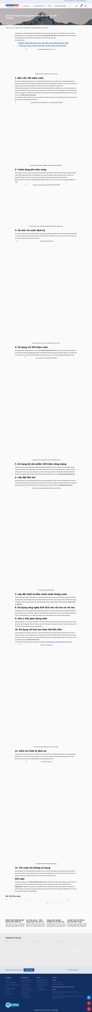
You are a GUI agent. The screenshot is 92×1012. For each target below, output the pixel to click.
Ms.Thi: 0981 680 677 (69, 0)
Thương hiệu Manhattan (26, 989)
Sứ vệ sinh (8, 980)
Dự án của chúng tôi (26, 982)
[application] (29, 6)
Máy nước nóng (9, 993)
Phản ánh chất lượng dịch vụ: (63, 987)
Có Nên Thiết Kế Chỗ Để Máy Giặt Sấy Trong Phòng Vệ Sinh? (75, 921)
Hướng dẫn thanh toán (42, 980)
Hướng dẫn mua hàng (42, 985)
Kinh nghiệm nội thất (18, 27)
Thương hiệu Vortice (26, 994)
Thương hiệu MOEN (25, 987)
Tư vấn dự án (46, 951)
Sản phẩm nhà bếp (10, 988)
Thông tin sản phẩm (73, 951)
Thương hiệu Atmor (25, 985)
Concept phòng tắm (26, 996)
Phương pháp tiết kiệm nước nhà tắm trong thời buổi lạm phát (43, 43)
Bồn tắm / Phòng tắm (11, 982)
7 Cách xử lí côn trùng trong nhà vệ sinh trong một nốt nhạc (42, 46)
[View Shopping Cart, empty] (81, 6)
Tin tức (10, 27)
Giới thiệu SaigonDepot (26, 980)
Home (7, 27)
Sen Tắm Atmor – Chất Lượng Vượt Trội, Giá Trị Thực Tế (35, 921)
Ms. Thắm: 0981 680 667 (80, 0)
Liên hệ (18, 951)
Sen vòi (7, 991)
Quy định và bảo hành (42, 982)
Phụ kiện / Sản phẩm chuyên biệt (12, 985)
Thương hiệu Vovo (25, 992)
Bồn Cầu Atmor (33, 99)
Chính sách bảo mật (41, 989)
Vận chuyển (39, 987)
